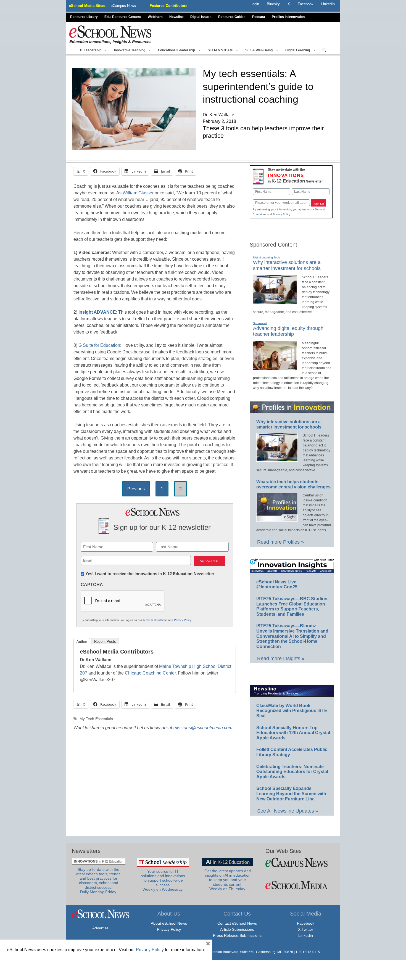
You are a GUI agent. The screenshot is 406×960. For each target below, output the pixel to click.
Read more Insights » (280, 658)
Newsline (176, 17)
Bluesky (273, 4)
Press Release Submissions (237, 935)
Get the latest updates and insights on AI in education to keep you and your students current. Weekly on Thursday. (227, 880)
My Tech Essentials (96, 719)
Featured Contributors (168, 6)
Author (82, 641)
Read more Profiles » (280, 542)
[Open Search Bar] (324, 50)
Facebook (305, 923)
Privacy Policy (182, 620)
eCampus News (123, 6)
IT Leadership (90, 50)
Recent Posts (105, 641)
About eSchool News (169, 923)
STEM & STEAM (220, 50)
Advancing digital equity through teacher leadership (288, 331)
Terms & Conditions (155, 620)
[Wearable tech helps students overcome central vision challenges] (277, 519)
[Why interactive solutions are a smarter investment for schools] (275, 302)
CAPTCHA (92, 584)
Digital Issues (201, 17)
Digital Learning (297, 50)
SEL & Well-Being (259, 50)
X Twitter (305, 929)
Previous (136, 488)
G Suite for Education (99, 345)
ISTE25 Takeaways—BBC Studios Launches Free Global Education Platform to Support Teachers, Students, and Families (291, 606)
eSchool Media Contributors (117, 652)
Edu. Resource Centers (122, 17)
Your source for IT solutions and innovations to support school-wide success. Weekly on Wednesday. (163, 880)
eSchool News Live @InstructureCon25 (276, 584)
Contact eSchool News (237, 923)
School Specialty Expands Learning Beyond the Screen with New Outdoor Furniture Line (291, 793)
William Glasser (138, 193)
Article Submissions (237, 929)
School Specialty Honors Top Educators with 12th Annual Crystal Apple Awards (293, 732)
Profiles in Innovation (288, 17)
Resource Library (84, 17)
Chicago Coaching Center (150, 673)
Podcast (258, 17)
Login (255, 4)
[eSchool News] (110, 34)
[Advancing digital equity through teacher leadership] (275, 368)
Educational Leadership (176, 50)
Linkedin (305, 935)
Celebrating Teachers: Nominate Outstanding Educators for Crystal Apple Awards (292, 771)
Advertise (100, 928)
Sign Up (318, 203)
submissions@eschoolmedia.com (199, 727)
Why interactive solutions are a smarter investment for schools (287, 265)
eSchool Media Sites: (87, 6)
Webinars (155, 17)
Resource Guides (232, 17)
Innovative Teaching (129, 50)
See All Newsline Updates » (287, 811)
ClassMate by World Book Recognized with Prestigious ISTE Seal (291, 710)
